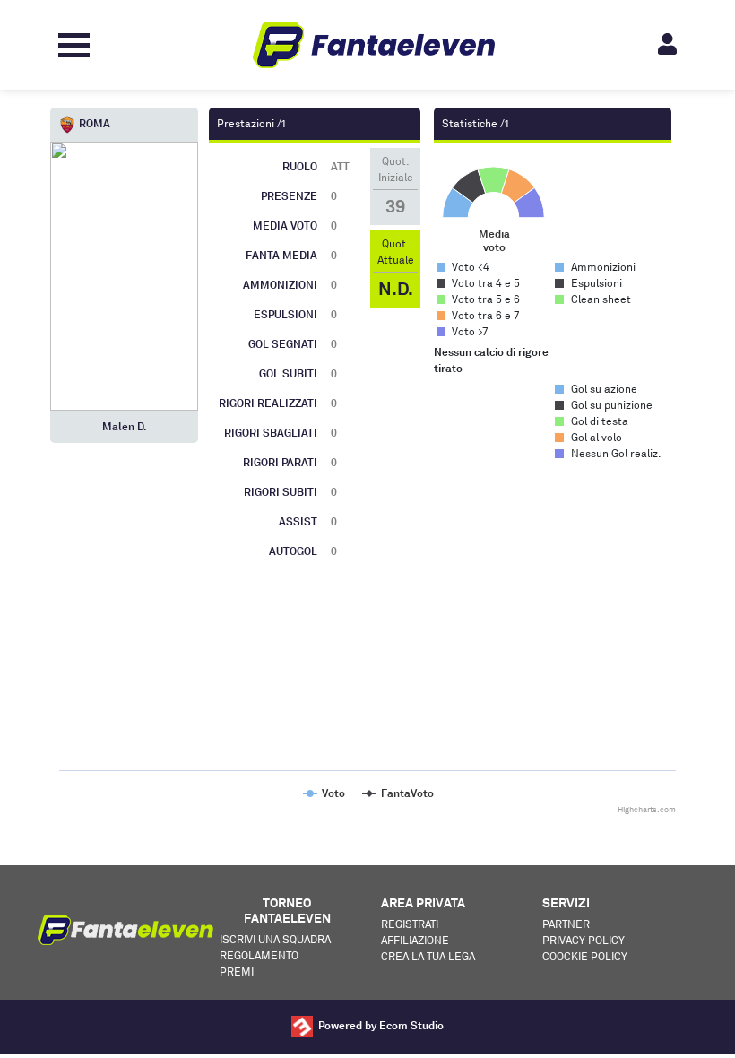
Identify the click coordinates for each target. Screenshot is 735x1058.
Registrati (409, 924)
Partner (566, 924)
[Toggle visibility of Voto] (323, 793)
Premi (237, 971)
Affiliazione (415, 940)
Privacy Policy (583, 940)
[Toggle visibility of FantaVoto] (397, 793)
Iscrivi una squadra (275, 939)
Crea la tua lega (428, 956)
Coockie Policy (584, 956)
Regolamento (259, 955)
